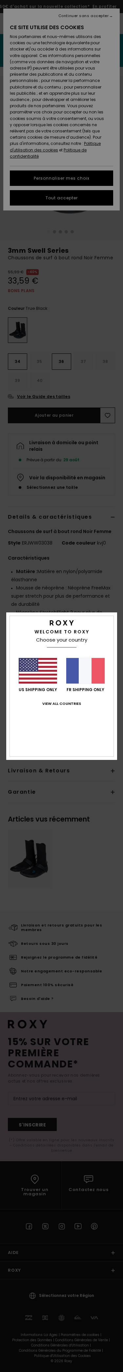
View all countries (61, 703)
